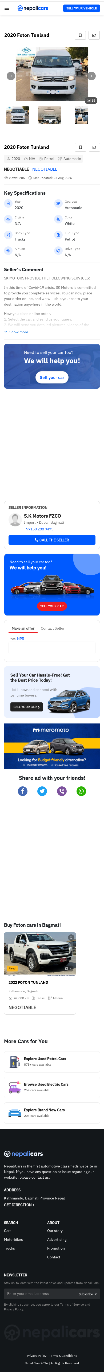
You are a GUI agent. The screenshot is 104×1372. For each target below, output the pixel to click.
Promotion (56, 1248)
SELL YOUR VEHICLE (81, 8)
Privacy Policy (36, 1356)
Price (12, 639)
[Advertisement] (52, 443)
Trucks (9, 1248)
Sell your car (52, 377)
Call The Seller (54, 540)
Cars (7, 1230)
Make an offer (23, 628)
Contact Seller (53, 628)
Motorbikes (13, 1239)
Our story (55, 1230)
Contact (53, 1257)
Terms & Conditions (63, 1356)
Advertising (56, 1239)
